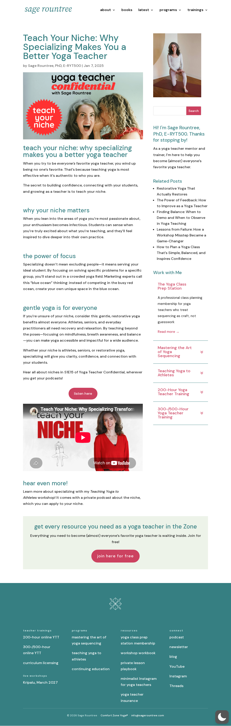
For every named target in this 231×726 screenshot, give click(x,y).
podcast (176, 637)
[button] (222, 717)
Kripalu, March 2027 (40, 682)
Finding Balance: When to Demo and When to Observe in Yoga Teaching (181, 217)
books (126, 10)
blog (173, 656)
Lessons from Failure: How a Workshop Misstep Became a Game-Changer (181, 235)
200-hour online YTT (41, 637)
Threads (176, 685)
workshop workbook (138, 653)
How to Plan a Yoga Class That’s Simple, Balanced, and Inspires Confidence (181, 253)
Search (194, 111)
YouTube (177, 666)
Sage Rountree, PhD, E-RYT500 (54, 65)
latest (143, 10)
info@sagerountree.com (147, 715)
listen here (83, 393)
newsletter (178, 646)
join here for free (115, 556)
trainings (195, 10)
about (105, 10)
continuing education (91, 669)
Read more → (168, 331)
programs (168, 10)
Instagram (178, 676)
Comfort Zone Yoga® (114, 715)
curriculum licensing (40, 662)
